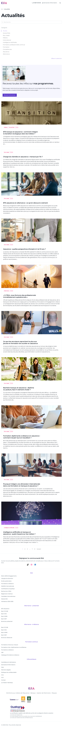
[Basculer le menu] (60, 3)
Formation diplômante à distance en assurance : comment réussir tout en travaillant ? (21, 437)
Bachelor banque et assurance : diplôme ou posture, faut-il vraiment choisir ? (18, 389)
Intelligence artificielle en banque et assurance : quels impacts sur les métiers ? (19, 533)
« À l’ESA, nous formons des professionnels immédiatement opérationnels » (19, 296)
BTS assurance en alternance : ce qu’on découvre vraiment (25, 203)
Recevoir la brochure (9, 95)
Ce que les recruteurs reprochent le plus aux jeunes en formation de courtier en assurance (20, 342)
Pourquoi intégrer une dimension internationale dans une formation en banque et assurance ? (21, 485)
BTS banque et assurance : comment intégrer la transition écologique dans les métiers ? (20, 133)
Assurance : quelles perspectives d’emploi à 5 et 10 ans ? (24, 249)
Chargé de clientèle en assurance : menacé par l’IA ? (23, 157)
